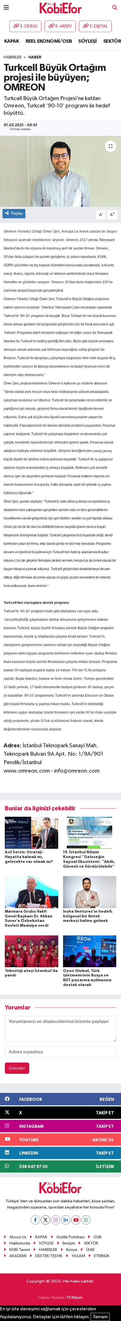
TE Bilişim (74, 1297)
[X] (45, 1220)
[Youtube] (75, 1220)
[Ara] (114, 8)
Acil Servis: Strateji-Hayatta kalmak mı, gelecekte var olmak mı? (29, 857)
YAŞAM (78, 1256)
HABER (34, 57)
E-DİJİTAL (99, 26)
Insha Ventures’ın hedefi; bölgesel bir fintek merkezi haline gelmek (88, 916)
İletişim (68, 1243)
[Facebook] (35, 1220)
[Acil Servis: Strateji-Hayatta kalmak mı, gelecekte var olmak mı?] (31, 832)
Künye (71, 1250)
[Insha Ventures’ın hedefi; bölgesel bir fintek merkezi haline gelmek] (89, 892)
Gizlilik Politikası (70, 1237)
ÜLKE (90, 1250)
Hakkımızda (19, 1243)
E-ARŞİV (63, 26)
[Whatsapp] (86, 1220)
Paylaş (17, 213)
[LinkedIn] (65, 1220)
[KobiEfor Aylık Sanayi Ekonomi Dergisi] (61, 7)
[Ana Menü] (6, 7)
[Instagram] (55, 1220)
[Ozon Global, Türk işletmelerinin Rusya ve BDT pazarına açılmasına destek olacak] (89, 951)
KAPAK (11, 41)
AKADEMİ (17, 1256)
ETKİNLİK (101, 1256)
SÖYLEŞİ (87, 41)
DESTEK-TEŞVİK (48, 1256)
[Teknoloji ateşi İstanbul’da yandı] (31, 951)
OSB (97, 1237)
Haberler (12, 57)
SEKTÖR (112, 41)
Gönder (17, 1068)
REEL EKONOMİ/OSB (49, 41)
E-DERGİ (28, 26)
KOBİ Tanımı (19, 1250)
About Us (17, 1237)
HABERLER (48, 1250)
